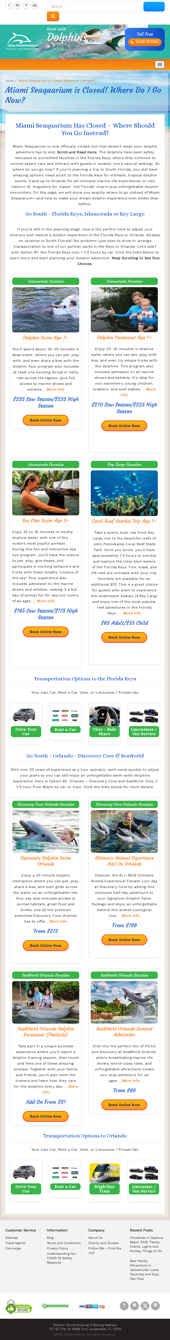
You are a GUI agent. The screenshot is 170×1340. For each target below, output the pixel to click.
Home (9, 81)
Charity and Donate (103, 1243)
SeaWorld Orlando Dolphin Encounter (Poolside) (46, 1032)
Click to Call (147, 42)
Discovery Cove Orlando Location (45, 804)
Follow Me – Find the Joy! (104, 1251)
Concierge (13, 1249)
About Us (95, 1238)
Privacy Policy (57, 1249)
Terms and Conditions (64, 1243)
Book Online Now (46, 420)
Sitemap (11, 1238)
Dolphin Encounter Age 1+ (124, 338)
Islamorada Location (46, 281)
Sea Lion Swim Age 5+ (45, 521)
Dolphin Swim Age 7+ (45, 338)
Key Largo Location (124, 464)
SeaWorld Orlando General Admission (124, 1032)
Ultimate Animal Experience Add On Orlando (124, 861)
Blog (50, 1238)
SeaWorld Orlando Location (46, 975)
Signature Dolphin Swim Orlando (45, 861)
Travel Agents (15, 1243)
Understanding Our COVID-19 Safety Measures (61, 1258)
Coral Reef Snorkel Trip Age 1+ (124, 521)
